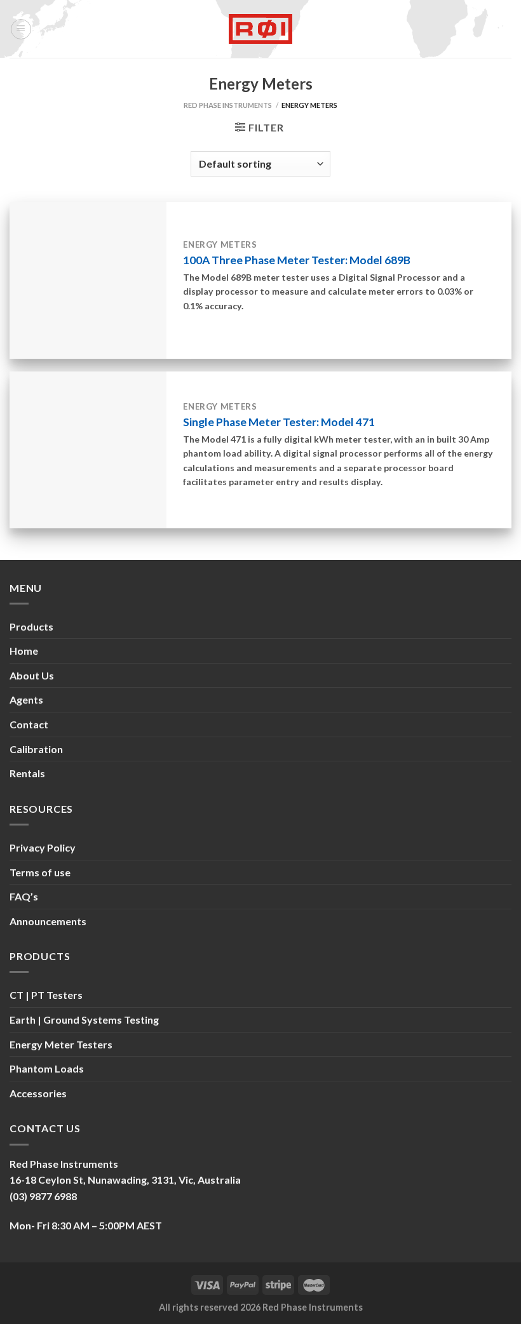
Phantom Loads (47, 1068)
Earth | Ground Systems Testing (84, 1019)
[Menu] (21, 29)
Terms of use (40, 872)
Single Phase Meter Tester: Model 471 (279, 422)
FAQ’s (24, 896)
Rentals (27, 773)
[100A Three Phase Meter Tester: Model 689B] (88, 280)
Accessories (38, 1093)
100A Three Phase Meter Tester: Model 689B (296, 260)
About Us (32, 675)
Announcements (48, 921)
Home (24, 651)
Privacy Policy (43, 847)
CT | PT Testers (46, 995)
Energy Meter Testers (61, 1044)
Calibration (36, 749)
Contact (29, 724)
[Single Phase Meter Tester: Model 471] (88, 449)
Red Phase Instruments (228, 105)
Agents (26, 699)
